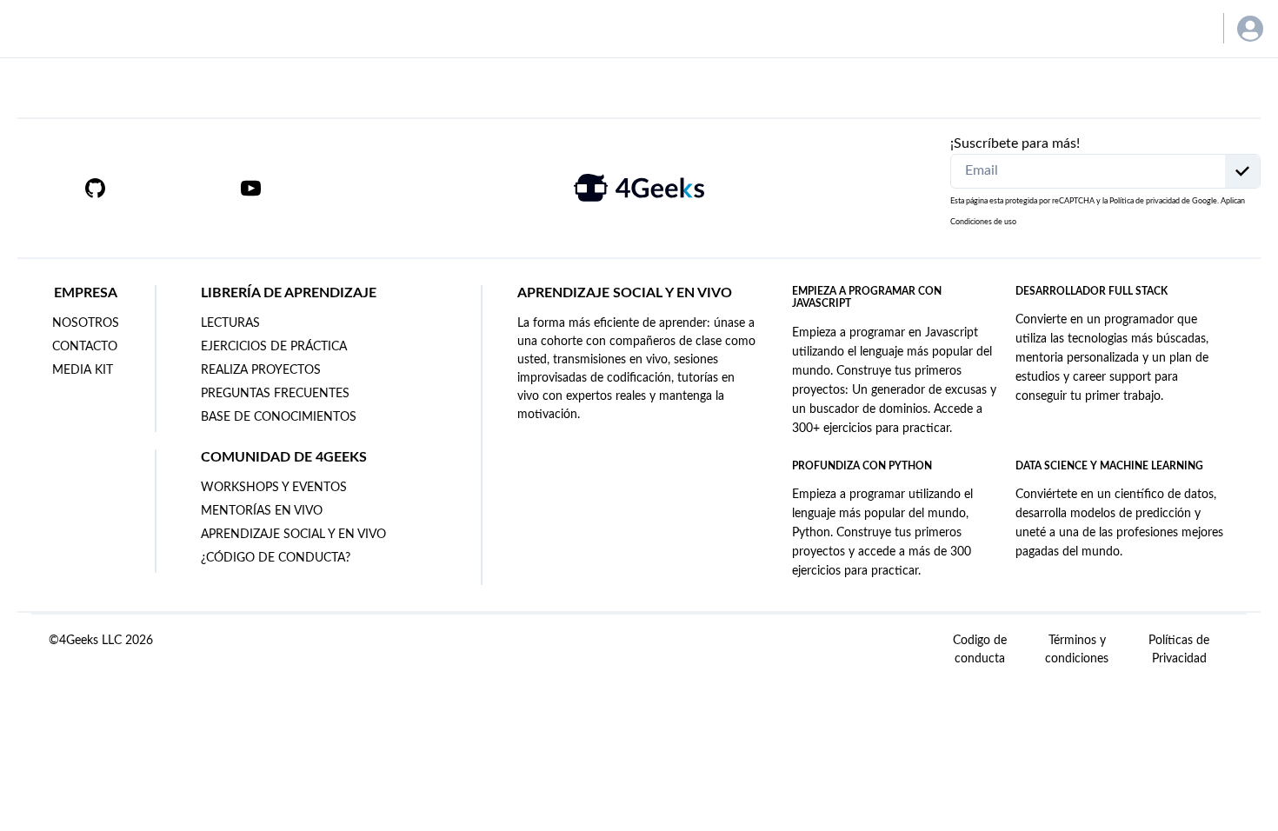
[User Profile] (1250, 29)
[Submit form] (1242, 171)
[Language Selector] (1184, 28)
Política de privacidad (1144, 201)
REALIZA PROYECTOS (261, 370)
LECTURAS (230, 323)
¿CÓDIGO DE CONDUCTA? (275, 558)
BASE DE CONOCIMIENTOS (278, 417)
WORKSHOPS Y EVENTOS (274, 488)
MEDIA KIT (82, 370)
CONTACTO (84, 347)
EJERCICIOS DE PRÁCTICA (274, 347)
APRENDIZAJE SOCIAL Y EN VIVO (293, 535)
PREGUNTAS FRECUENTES (275, 394)
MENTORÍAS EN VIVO (262, 511)
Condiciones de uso (983, 222)
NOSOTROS (85, 323)
